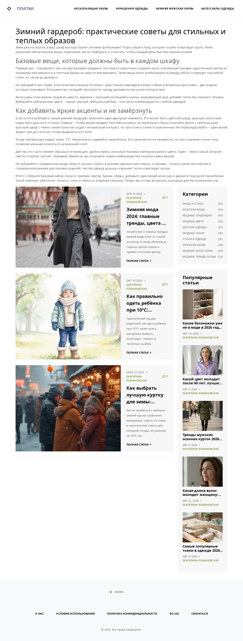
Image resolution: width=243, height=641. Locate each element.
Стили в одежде (194, 239)
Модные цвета (193, 221)
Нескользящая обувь (91, 8)
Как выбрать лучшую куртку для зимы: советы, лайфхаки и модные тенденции (144, 395)
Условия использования (75, 613)
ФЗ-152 (174, 613)
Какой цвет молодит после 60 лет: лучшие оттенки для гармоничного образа (202, 381)
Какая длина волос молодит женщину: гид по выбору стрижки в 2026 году (201, 493)
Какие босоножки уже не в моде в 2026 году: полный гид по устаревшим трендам (202, 325)
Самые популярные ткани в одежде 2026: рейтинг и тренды (202, 548)
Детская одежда (195, 227)
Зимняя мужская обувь (175, 8)
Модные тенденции (197, 215)
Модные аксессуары (198, 250)
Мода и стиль (193, 203)
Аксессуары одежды (217, 8)
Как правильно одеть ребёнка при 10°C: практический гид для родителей (144, 303)
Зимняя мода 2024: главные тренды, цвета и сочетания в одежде (145, 216)
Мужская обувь (194, 245)
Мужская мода (194, 209)
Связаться (199, 613)
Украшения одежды (132, 8)
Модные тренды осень (199, 256)
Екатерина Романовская (201, 337)
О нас (39, 613)
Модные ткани (193, 233)
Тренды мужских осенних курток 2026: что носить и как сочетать (201, 437)
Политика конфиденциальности (132, 613)
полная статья (137, 261)
